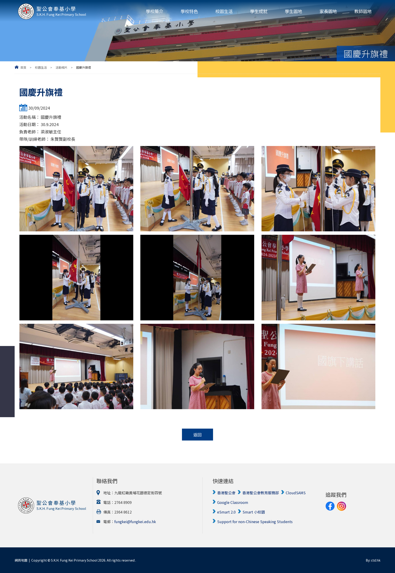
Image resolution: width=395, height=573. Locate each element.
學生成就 (258, 11)
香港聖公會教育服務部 (260, 492)
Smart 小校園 (254, 512)
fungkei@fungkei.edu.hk (135, 521)
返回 (197, 435)
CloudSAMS (296, 492)
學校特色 (189, 11)
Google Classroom (232, 502)
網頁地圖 (21, 560)
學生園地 (293, 11)
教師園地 (363, 11)
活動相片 (61, 67)
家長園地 (328, 11)
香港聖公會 (226, 492)
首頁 (23, 67)
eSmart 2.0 (226, 512)
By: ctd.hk (373, 560)
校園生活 (224, 11)
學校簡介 (154, 11)
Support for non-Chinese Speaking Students (255, 521)
